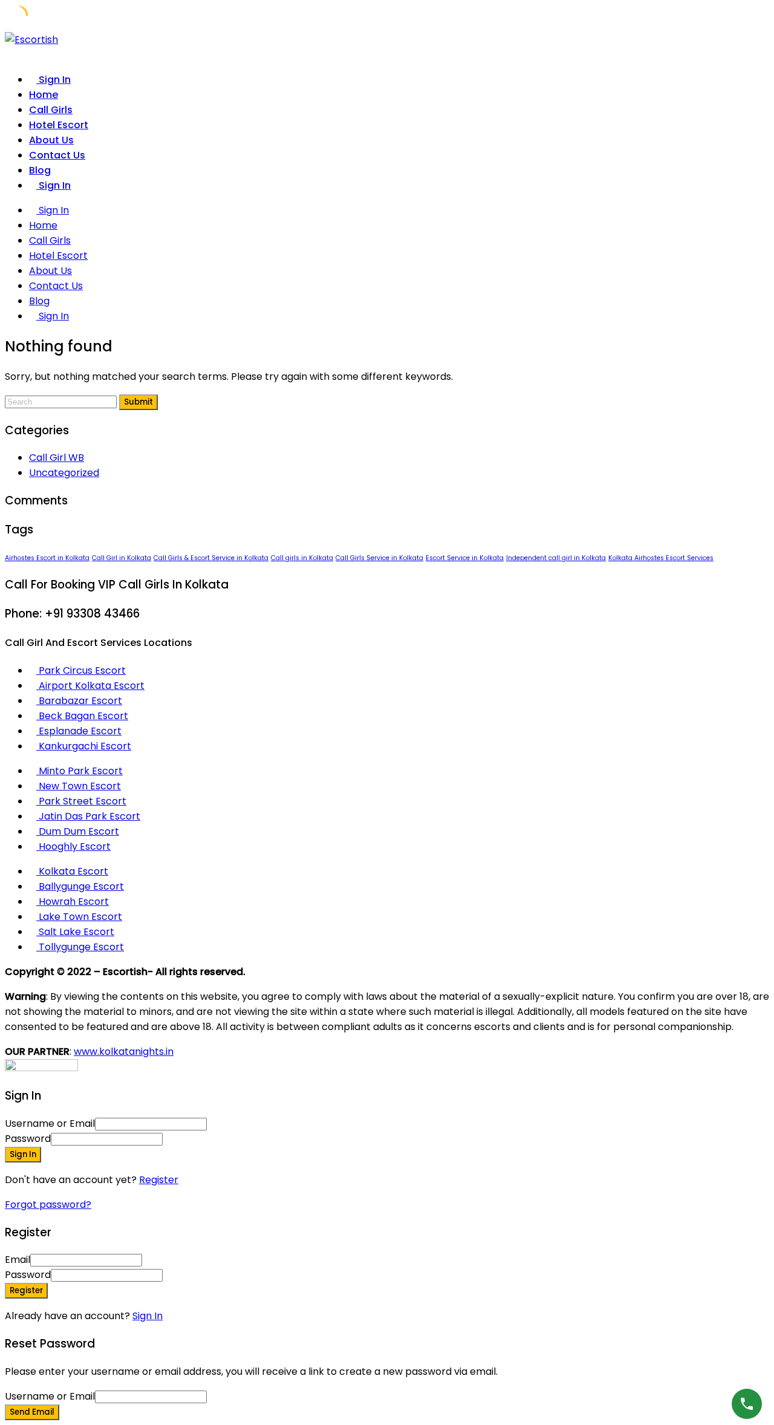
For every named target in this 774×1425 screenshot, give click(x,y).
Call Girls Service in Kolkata (379, 557)
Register (158, 1180)
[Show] (166, 1139)
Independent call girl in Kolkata (556, 557)
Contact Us (57, 155)
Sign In (147, 1316)
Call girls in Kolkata (302, 557)
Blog (40, 170)
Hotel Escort (58, 125)
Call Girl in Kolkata (121, 557)
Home (43, 95)
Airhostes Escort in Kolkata (47, 557)
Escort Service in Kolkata (465, 557)
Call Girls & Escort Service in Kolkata (211, 557)
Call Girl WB (56, 458)
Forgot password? (48, 1204)
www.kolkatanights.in (124, 1051)
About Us (51, 140)
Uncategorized (64, 473)
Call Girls (51, 110)
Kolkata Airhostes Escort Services (661, 557)
